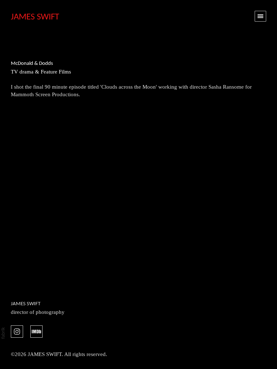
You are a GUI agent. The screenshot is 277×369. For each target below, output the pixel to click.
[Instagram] (17, 330)
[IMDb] (36, 330)
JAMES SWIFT (25, 304)
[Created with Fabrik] (3, 333)
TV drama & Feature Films (41, 72)
